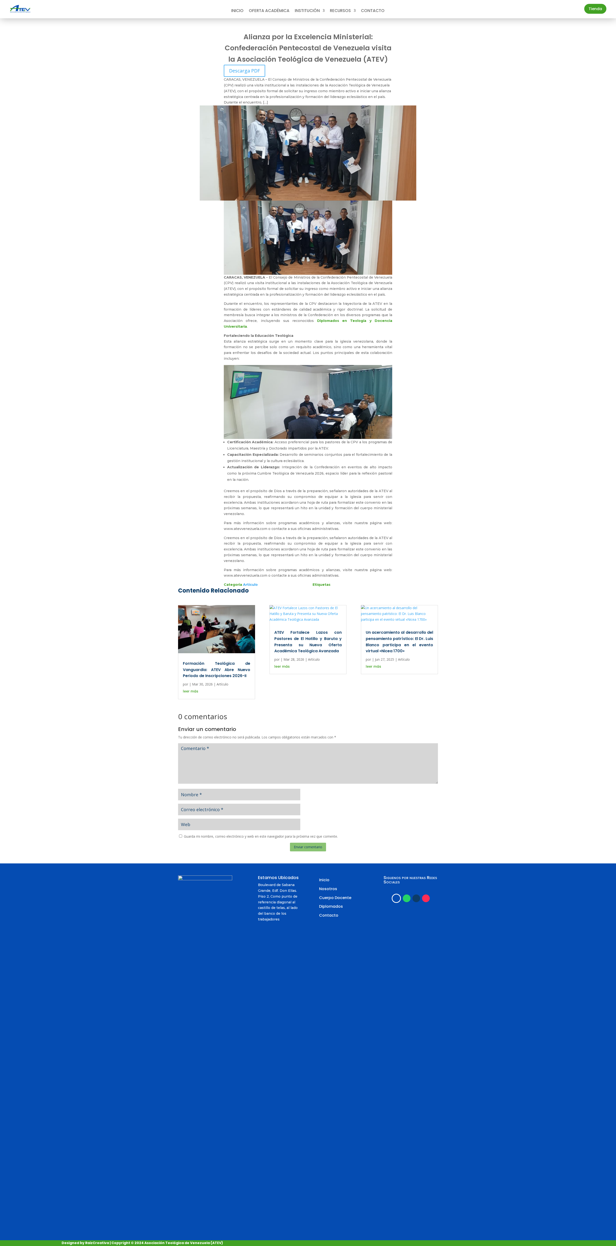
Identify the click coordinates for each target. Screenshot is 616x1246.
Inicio (237, 11)
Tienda (595, 9)
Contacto (373, 11)
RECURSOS (340, 11)
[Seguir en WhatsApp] (407, 898)
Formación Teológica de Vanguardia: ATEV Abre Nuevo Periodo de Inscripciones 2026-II (216, 669)
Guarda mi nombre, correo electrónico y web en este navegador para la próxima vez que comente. (261, 836)
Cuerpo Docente (335, 897)
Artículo (250, 584)
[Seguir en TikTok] (426, 898)
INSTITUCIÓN (307, 11)
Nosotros (328, 889)
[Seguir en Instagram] (416, 898)
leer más (190, 691)
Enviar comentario (308, 847)
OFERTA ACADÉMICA (269, 11)
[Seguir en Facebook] (396, 898)
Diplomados (331, 906)
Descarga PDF (244, 70)
